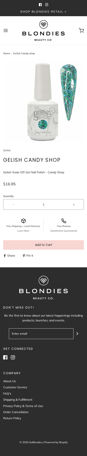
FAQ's (7, 393)
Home (6, 53)
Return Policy (12, 418)
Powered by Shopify (56, 442)
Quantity (8, 196)
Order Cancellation (16, 412)
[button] (43, 102)
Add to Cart (43, 245)
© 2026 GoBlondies (31, 442)
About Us (9, 381)
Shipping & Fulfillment (17, 400)
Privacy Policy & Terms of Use (23, 406)
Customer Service (15, 387)
